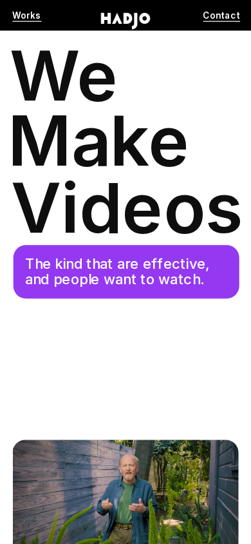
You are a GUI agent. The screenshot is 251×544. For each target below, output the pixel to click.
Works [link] (27, 15)
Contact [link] (221, 15)
